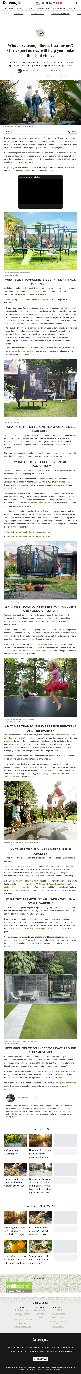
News (11, 8)
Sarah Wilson (30, 71)
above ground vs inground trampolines (43, 929)
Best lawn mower (58, 1314)
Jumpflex (43, 294)
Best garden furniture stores (58, 1322)
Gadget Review (45, 514)
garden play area (22, 351)
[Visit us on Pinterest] (50, 3)
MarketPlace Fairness (46, 618)
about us (12, 1347)
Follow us (73, 131)
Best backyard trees (23, 1323)
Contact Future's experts (28, 1347)
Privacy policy (67, 1347)
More (71, 8)
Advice (61, 71)
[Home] (5, 8)
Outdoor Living (42, 8)
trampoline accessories (66, 1083)
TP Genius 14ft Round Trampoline (50, 884)
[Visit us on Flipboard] (61, 3)
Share (9, 131)
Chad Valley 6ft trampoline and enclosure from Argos (26, 651)
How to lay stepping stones (23, 1314)
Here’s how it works (64, 76)
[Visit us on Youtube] (54, 3)
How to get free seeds (23, 1327)
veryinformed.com (61, 482)
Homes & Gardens (40, 1310)
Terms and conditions (50, 1347)
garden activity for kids (40, 503)
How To (20, 8)
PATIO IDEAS (18, 14)
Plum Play (72, 633)
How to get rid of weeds (23, 1319)
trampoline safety (26, 288)
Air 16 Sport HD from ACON (27, 881)
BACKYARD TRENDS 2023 (60, 14)
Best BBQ (58, 1310)
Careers (27, 1351)
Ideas (30, 8)
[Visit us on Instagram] (57, 3)
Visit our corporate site (68, 1367)
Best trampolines (58, 1327)
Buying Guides (59, 8)
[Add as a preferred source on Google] (40, 1359)
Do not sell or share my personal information (52, 1351)
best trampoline (24, 171)
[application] (40, 191)
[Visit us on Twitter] (46, 3)
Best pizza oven (58, 1317)
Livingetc (40, 1317)
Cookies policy (15, 1351)
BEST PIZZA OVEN (37, 14)
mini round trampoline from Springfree (47, 644)
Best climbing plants (22, 1310)
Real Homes (40, 1314)
